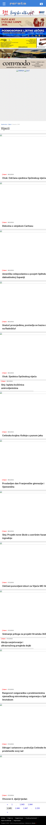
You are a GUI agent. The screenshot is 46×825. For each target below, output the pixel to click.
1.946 (17, 808)
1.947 (25, 808)
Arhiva (3, 818)
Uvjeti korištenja (6, 820)
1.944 (30, 804)
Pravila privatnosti (31, 818)
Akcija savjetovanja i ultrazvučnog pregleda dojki (16, 644)
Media (34, 823)
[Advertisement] (23, 97)
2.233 (37, 808)
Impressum (17, 820)
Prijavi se (10, 818)
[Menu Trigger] (4, 4)
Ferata (3, 823)
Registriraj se (19, 818)
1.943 (22, 804)
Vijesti (5, 174)
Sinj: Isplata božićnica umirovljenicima (12, 386)
